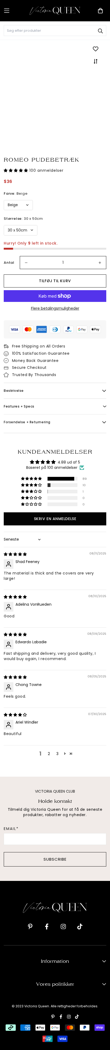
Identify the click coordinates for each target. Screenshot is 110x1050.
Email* (11, 828)
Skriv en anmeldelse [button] (55, 518)
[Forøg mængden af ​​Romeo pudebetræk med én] (100, 262)
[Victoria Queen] (55, 10)
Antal (9, 262)
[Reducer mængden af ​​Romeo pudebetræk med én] (26, 262)
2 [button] (49, 753)
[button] (16, 170)
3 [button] (57, 753)
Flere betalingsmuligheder (55, 308)
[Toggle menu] (15, 11)
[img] (15, 554)
